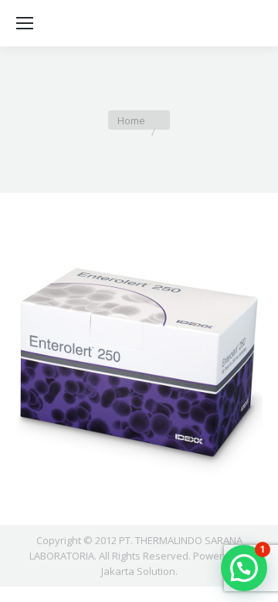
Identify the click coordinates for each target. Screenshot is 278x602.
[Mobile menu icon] (24, 23)
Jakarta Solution (138, 571)
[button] (244, 568)
